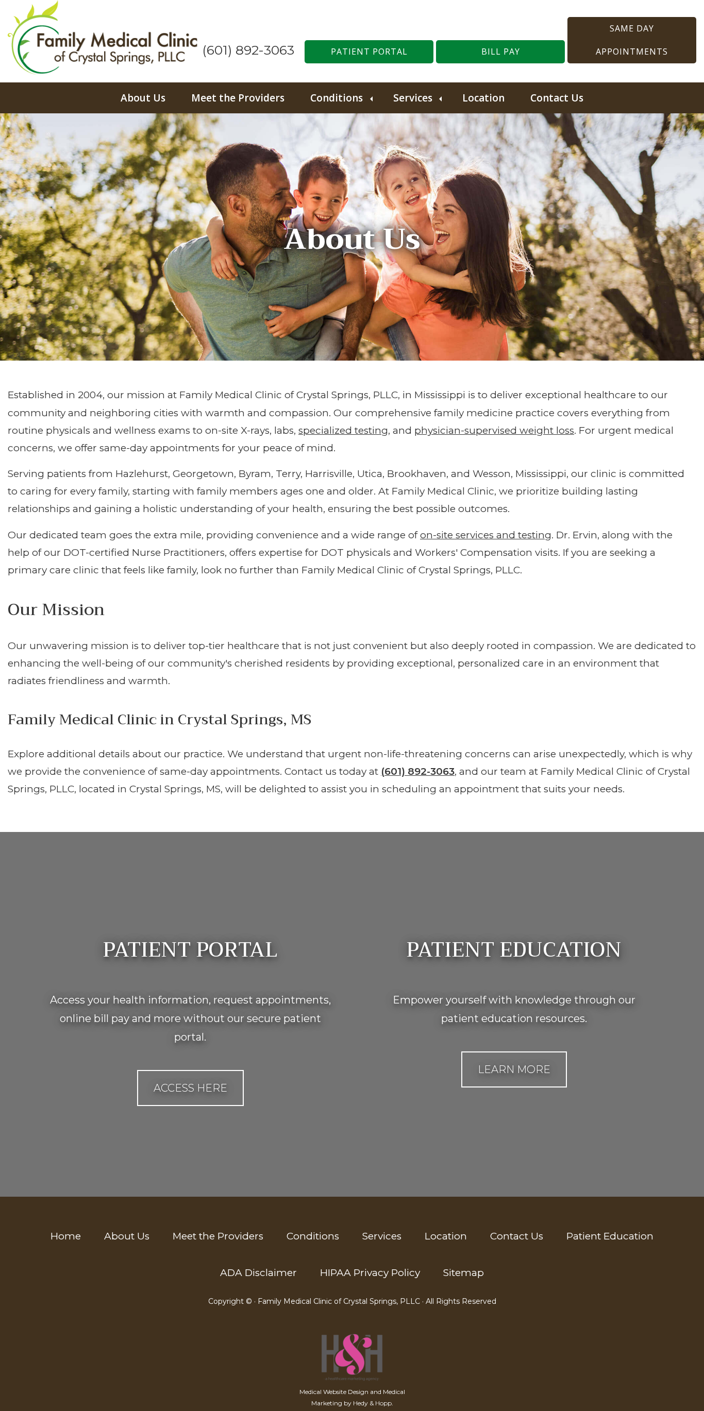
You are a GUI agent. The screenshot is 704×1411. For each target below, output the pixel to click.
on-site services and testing (485, 535)
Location (483, 98)
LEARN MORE (514, 1069)
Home (66, 1236)
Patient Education (609, 1236)
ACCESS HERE (190, 1088)
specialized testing (343, 430)
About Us (143, 98)
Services (412, 98)
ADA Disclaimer (258, 1273)
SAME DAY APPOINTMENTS (632, 40)
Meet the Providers (237, 98)
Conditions (336, 98)
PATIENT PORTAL (369, 51)
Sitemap (463, 1273)
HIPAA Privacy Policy (370, 1273)
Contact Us (556, 98)
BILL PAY (500, 51)
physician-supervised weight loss (494, 430)
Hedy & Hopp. (373, 1403)
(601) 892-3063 (248, 50)
